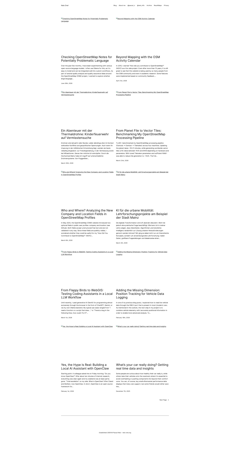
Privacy (166, 5)
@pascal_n (131, 5)
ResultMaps (158, 5)
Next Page (164, 400)
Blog (115, 5)
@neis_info (140, 5)
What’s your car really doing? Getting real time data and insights (142, 366)
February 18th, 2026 (123, 317)
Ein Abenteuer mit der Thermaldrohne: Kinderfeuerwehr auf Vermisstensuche (85, 134)
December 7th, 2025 (123, 391)
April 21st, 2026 (121, 81)
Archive (149, 5)
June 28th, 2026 (66, 83)
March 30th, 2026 (67, 163)
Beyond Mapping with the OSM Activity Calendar (138, 58)
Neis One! (64, 5)
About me (122, 5)
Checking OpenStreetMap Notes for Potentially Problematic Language (86, 58)
